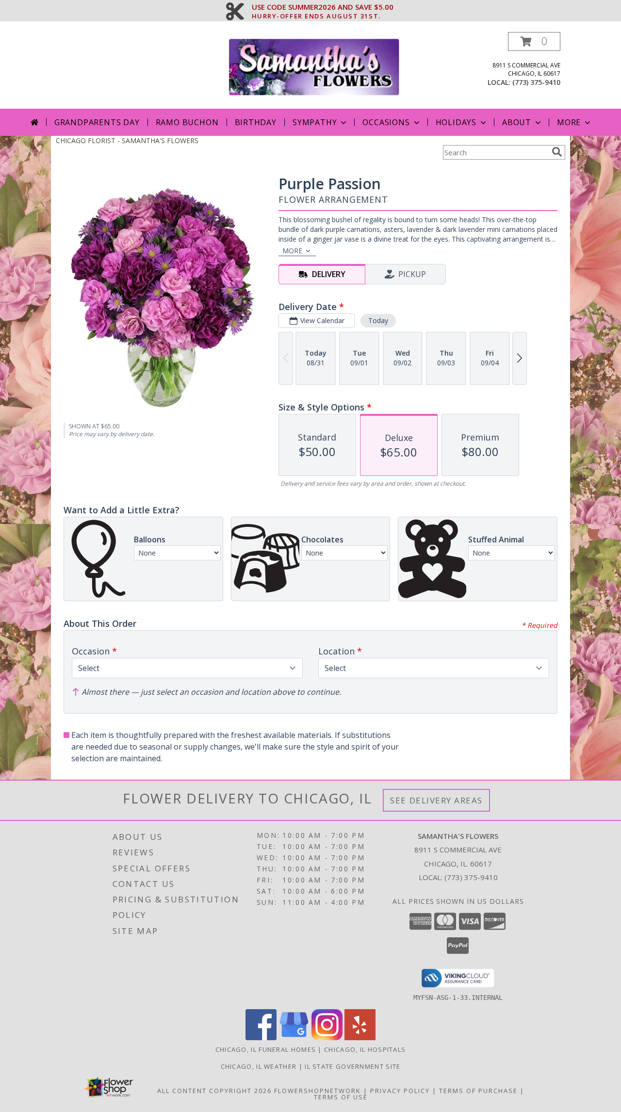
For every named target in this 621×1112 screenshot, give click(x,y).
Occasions (385, 122)
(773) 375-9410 (536, 82)
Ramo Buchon (187, 122)
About (516, 122)
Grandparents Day (97, 122)
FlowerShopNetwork (317, 1090)
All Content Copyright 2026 (214, 1090)
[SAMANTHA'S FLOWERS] (314, 66)
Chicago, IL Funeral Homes (265, 1049)
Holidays (456, 122)
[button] (534, 41)
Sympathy (315, 122)
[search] (557, 152)
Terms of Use (341, 1097)
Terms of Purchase (478, 1090)
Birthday (256, 122)
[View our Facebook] (261, 1037)
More (569, 122)
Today (378, 320)
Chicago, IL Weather (259, 1066)
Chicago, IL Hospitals (365, 1049)
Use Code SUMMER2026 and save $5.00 (322, 7)
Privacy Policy (400, 1090)
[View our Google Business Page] (294, 1037)
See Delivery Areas (436, 800)
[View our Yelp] (360, 1037)
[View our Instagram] (327, 1037)
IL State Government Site (352, 1066)
